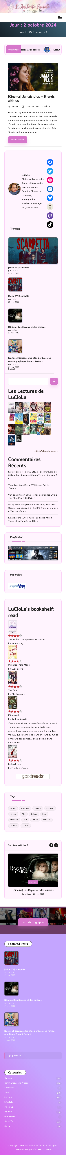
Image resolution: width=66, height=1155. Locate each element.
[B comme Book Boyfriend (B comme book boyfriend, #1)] (33, 418)
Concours (9, 1090)
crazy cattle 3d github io (20, 504)
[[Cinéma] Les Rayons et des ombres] (15, 315)
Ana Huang (17, 643)
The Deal (12, 690)
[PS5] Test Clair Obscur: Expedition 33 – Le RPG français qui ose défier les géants (33, 508)
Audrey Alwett (19, 719)
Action (13, 808)
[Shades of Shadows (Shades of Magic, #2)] (47, 429)
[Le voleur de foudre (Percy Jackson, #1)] (19, 428)
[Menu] (60, 17)
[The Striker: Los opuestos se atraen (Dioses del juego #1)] (12, 626)
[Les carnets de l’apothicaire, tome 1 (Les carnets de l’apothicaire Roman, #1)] (26, 429)
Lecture (36, 882)
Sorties (8, 1129)
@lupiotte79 (14, 1058)
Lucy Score (17, 668)
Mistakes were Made (19, 664)
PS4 (25, 819)
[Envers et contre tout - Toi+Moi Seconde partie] (40, 418)
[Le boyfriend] (12, 751)
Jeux (6, 1095)
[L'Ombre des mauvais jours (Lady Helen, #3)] (33, 428)
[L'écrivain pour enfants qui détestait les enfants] (19, 418)
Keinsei (12, 517)
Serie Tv (13, 825)
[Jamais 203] (33, 406)
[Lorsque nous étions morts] (19, 438)
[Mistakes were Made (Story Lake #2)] (12, 652)
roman (35, 819)
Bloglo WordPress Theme (38, 1152)
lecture (34, 814)
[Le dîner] (11, 407)
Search (11, 369)
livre (44, 814)
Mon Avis (14, 819)
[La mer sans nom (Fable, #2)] (11, 428)
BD (27, 882)
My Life (8, 1114)
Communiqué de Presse (16, 1086)
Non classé (10, 1119)
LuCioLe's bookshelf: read (31, 611)
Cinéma (46, 106)
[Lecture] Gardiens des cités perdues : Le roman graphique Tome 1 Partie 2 (29, 359)
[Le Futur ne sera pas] (11, 417)
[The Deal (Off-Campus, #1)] (12, 677)
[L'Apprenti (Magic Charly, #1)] (12, 702)
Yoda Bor (13, 485)
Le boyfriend (14, 764)
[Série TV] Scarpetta (18, 267)
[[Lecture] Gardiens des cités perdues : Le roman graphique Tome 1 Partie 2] (15, 346)
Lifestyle (8, 1105)
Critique (50, 808)
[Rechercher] (54, 381)
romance (46, 819)
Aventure (25, 808)
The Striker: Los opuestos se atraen (26, 639)
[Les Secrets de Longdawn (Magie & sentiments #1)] (26, 418)
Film (23, 814)
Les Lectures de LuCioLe (26, 394)
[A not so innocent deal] (40, 407)
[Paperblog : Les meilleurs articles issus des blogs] (17, 586)
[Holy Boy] (26, 407)
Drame (13, 814)
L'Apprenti (13, 715)
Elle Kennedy (18, 694)
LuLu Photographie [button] (33, 925)
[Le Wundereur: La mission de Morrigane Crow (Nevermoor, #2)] (40, 429)
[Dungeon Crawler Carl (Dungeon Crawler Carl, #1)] (47, 407)
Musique (8, 1110)
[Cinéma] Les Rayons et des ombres (26, 327)
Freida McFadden (20, 768)
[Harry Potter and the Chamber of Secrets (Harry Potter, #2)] (47, 417)
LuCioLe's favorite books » (46, 451)
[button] (51, 845)
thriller (26, 825)
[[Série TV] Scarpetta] (33, 251)
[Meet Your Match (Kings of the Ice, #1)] (19, 407)
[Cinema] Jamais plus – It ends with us (31, 98)
